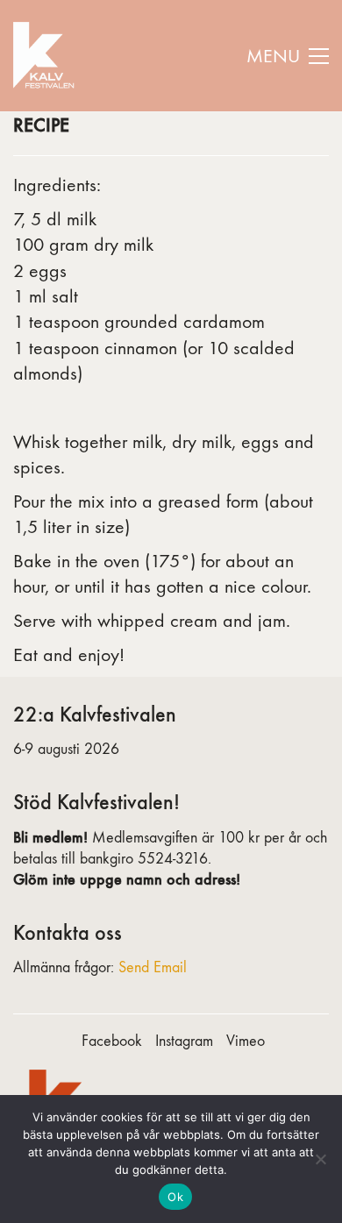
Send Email (152, 967)
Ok (175, 1197)
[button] (287, 56)
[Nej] (320, 1159)
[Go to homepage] (46, 55)
